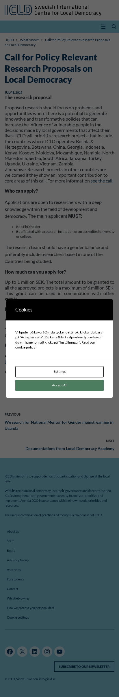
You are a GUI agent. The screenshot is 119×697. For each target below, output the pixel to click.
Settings (60, 371)
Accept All (59, 385)
